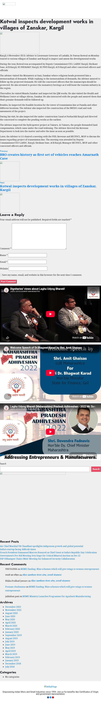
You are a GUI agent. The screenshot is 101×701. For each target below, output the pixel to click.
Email (3, 261)
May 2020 (10, 619)
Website (4, 268)
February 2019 (12, 657)
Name (4, 255)
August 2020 (11, 613)
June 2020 (10, 616)
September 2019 (13, 635)
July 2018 (9, 666)
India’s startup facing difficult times (18, 549)
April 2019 (10, 651)
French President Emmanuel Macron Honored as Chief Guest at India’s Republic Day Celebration (48, 552)
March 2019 (11, 654)
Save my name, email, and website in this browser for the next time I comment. (42, 274)
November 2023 (13, 610)
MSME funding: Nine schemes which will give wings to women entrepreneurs (60, 569)
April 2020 (10, 622)
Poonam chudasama (15, 586)
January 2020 (12, 632)
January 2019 (12, 660)
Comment (5, 248)
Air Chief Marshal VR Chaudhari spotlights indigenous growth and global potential (41, 546)
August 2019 (11, 638)
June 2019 (10, 644)
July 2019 (9, 641)
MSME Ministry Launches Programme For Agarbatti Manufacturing (57, 596)
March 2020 (11, 625)
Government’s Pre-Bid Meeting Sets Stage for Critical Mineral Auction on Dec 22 (40, 555)
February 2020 (12, 628)
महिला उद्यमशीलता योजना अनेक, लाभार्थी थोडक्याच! (42, 574)
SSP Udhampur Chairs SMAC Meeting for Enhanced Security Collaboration (37, 558)
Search (3, 463)
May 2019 (10, 647)
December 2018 (13, 663)
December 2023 (13, 606)
